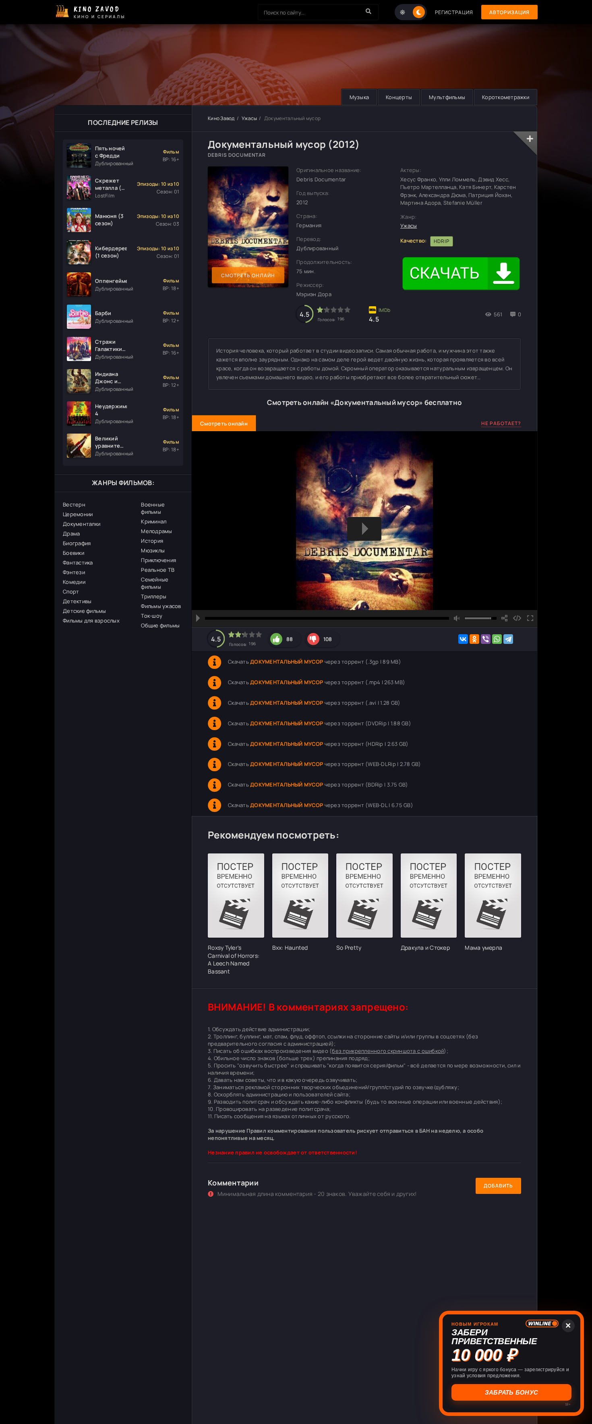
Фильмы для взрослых (91, 620)
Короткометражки (505, 97)
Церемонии (78, 514)
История (152, 540)
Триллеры (153, 596)
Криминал (153, 521)
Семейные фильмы (154, 583)
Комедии (74, 581)
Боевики (73, 552)
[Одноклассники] (474, 639)
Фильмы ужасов (161, 606)
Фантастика (78, 562)
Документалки (81, 523)
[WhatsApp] (497, 639)
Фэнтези (74, 572)
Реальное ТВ (157, 569)
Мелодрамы (156, 531)
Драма (71, 533)
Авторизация (509, 12)
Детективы (77, 601)
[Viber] (486, 639)
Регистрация (454, 12)
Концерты (399, 97)
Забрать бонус (511, 1392)
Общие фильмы (160, 625)
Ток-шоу (151, 615)
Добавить (498, 1185)
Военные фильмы (153, 508)
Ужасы (249, 118)
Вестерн (74, 504)
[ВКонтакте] (463, 639)
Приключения (158, 560)
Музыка (359, 97)
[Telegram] (508, 639)
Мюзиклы (153, 550)
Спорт (71, 591)
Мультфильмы (447, 97)
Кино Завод (221, 118)
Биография (77, 543)
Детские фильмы (84, 610)
